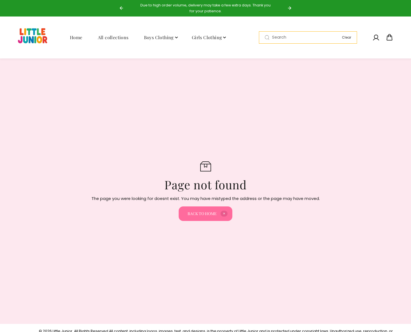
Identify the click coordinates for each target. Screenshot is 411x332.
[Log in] (376, 37)
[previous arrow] (121, 8)
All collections (113, 37)
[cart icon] (389, 37)
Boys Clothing (159, 37)
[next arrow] (290, 8)
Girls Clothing (207, 37)
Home (76, 37)
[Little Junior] (33, 37)
